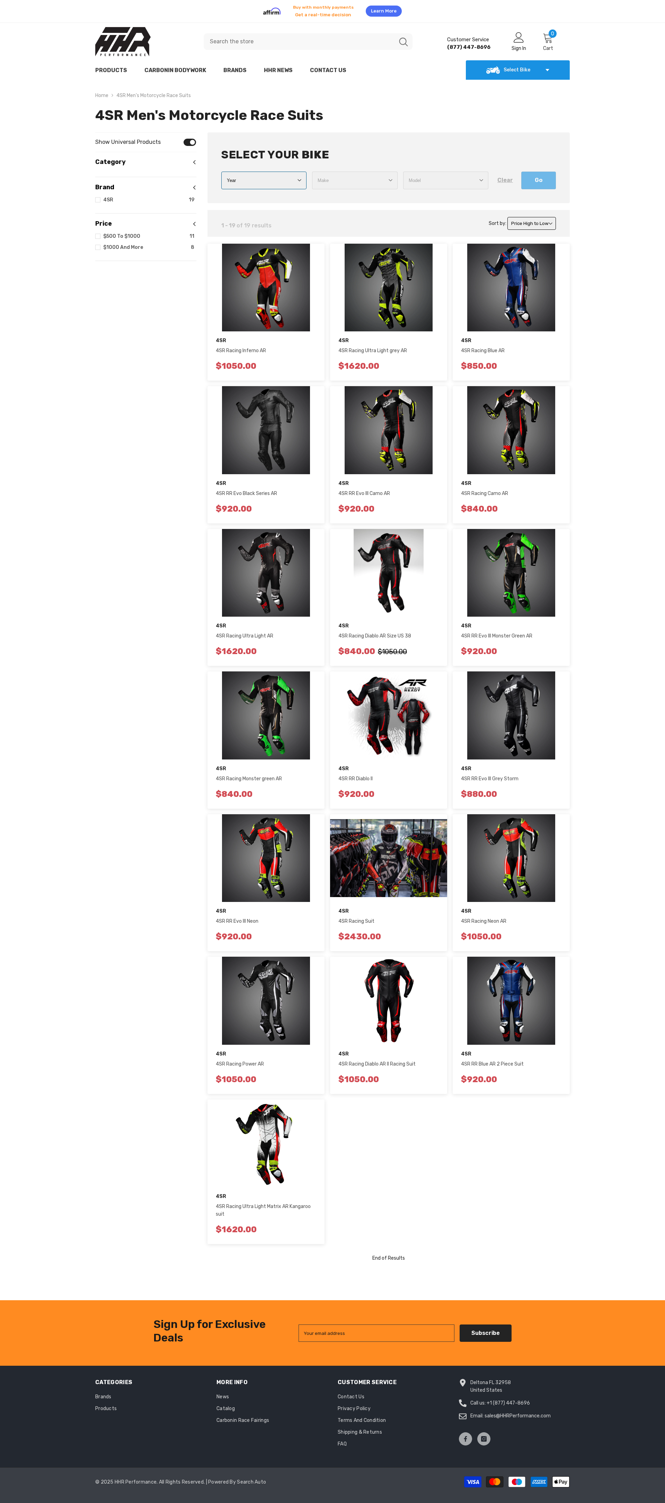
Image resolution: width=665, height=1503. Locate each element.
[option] (332, 9)
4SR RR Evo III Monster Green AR (496, 632)
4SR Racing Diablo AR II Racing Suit (377, 1060)
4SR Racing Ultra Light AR (244, 632)
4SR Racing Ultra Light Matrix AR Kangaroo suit (263, 1206)
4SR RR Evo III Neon (237, 917)
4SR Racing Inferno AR (241, 346)
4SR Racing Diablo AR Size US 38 (374, 632)
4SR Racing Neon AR (483, 917)
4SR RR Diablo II (355, 774)
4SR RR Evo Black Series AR (246, 489)
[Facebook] (465, 1434)
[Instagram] (483, 1434)
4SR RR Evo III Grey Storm (489, 774)
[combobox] (299, 37)
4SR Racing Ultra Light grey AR (372, 346)
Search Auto (251, 1478)
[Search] (308, 37)
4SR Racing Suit (356, 917)
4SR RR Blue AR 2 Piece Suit (492, 1060)
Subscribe (485, 1329)
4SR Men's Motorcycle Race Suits (153, 91)
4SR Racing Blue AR (483, 346)
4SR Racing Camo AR (484, 489)
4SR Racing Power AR (240, 1060)
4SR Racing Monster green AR (249, 774)
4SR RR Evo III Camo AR (364, 489)
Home (101, 91)
